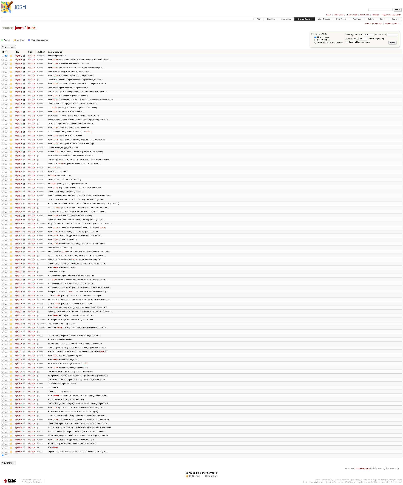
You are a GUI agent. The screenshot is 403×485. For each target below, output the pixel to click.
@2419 (18, 343)
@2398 (18, 427)
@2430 (18, 299)
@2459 (18, 183)
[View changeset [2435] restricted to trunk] (24, 279)
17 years (31, 56)
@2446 (18, 235)
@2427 (18, 311)
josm (19, 28)
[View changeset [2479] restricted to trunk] (24, 103)
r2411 (86, 363)
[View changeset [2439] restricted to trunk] (24, 263)
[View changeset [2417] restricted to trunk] (24, 351)
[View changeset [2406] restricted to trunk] (24, 395)
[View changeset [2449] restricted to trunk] (24, 223)
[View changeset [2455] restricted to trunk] (24, 199)
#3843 (55, 447)
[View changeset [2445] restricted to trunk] (24, 239)
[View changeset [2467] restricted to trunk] (24, 151)
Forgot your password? (391, 15)
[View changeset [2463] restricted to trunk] (24, 167)
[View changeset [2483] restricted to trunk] (24, 88)
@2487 (18, 71)
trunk (31, 28)
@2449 (18, 223)
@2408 (18, 387)
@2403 (18, 407)
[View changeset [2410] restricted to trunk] (24, 379)
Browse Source (305, 19)
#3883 (55, 316)
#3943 (55, 128)
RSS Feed (194, 476)
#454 (54, 408)
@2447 (18, 231)
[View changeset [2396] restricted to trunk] (24, 435)
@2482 (18, 91)
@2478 (18, 107)
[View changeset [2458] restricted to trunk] (24, 187)
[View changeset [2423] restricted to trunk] (24, 327)
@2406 (18, 395)
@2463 (18, 167)
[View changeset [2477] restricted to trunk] (24, 111)
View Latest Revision (373, 24)
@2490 (18, 59)
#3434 (55, 216)
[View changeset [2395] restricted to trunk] (24, 439)
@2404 (18, 403)
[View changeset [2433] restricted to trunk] (24, 287)
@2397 (18, 431)
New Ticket (341, 19)
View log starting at (354, 34)
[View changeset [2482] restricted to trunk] (24, 91)
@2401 (18, 415)
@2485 (18, 79)
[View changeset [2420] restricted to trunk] (24, 339)
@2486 (18, 75)
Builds (371, 19)
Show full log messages (359, 42)
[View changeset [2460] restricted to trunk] (24, 179)
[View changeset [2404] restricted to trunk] (24, 403)
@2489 (18, 63)
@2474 (18, 123)
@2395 (18, 439)
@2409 (18, 383)
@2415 (18, 359)
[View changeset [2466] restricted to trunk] (24, 155)
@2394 (18, 443)
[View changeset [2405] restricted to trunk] (24, 399)
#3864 (55, 368)
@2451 (18, 215)
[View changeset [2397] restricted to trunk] (24, 431)
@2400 (18, 419)
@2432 (18, 291)
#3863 (56, 395)
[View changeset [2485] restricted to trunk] (24, 79)
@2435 (18, 279)
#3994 (55, 60)
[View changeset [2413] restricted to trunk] (24, 367)
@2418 (18, 347)
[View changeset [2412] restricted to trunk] (24, 371)
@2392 (18, 451)
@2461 (18, 175)
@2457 (18, 191)
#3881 (53, 184)
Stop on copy (323, 37)
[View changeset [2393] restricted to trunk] (24, 447)
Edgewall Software (33, 482)
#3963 (55, 136)
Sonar (383, 19)
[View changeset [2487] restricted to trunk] (24, 71)
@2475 (18, 119)
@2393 (18, 447)
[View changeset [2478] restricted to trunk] (24, 107)
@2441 (18, 255)
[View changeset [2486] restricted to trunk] (24, 75)
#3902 (55, 240)
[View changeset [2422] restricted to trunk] (24, 331)
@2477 (18, 111)
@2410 (18, 379)
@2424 (18, 323)
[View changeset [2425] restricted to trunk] (24, 319)
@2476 (18, 115)
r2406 (101, 351)
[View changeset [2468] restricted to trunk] (24, 147)
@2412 (18, 371)
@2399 (18, 423)
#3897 (55, 232)
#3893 (55, 307)
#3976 (55, 144)
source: (8, 28)
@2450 (18, 219)
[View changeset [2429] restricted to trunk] (24, 303)
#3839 (55, 235)
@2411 (18, 375)
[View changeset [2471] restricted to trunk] (24, 135)
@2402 (18, 411)
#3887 (54, 108)
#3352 (55, 228)
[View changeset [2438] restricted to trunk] (24, 267)
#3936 (55, 188)
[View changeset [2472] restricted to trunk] (24, 131)
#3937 (55, 100)
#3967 (55, 96)
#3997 (55, 68)
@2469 (18, 143)
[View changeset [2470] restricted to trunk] (24, 139)
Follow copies (323, 40)
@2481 (18, 95)
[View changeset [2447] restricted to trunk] (24, 231)
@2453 (18, 207)
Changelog (286, 19)
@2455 (18, 199)
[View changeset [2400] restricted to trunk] (24, 419)
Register (375, 15)
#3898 (55, 267)
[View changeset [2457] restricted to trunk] (24, 191)
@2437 (18, 271)
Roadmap (357, 19)
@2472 (18, 131)
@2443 (18, 247)
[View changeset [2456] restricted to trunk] (24, 195)
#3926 (55, 76)
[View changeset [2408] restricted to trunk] (24, 387)
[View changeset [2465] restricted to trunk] (24, 159)
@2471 (18, 135)
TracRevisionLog (362, 468)
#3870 (55, 359)
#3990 (55, 64)
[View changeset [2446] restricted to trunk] (24, 235)
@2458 (18, 187)
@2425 (18, 319)
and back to (380, 34)
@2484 (18, 83)
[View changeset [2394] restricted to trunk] (24, 443)
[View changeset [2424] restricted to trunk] (24, 323)
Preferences (339, 15)
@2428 (18, 307)
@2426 (18, 315)
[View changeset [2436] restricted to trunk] (24, 275)
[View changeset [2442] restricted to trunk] (24, 251)
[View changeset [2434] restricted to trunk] (24, 283)
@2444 (18, 243)
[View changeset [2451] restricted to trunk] (24, 215)
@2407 (18, 391)
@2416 (18, 355)
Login (328, 15)
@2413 (18, 367)
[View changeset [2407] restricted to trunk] (24, 391)
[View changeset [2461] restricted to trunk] (24, 175)
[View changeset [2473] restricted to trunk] (24, 127)
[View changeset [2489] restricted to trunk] (24, 63)
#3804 (57, 295)
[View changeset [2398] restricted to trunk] (24, 427)
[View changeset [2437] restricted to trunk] (24, 271)
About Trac (364, 15)
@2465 (18, 159)
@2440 (18, 259)
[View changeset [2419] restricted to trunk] (24, 343)
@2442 (18, 251)
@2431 (18, 295)
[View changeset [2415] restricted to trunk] (24, 359)
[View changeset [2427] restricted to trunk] (24, 311)
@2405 (18, 399)
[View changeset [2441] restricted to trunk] (24, 255)
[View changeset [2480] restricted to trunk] (24, 99)
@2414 (18, 363)
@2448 (18, 227)
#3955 (60, 164)
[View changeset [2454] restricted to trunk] (24, 203)
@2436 (18, 275)
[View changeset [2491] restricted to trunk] (24, 56)
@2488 (18, 67)
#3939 (53, 176)
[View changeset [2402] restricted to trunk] (24, 411)
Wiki (259, 19)
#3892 (54, 280)
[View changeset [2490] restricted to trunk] (24, 59)
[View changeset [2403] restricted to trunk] (24, 407)
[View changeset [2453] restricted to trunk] (24, 207)
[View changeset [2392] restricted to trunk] (24, 451)
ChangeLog (211, 476)
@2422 (18, 331)
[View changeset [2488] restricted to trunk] (24, 67)
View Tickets (324, 19)
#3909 (64, 252)
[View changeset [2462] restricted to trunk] (24, 171)
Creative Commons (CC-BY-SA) (339, 482)
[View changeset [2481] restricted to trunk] (24, 95)
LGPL (392, 482)
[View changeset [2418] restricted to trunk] (24, 347)
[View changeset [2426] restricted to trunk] (24, 315)
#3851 (55, 356)
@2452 (18, 211)
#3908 (55, 243)
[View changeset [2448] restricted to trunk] (24, 227)
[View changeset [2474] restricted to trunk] (24, 123)
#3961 (57, 152)
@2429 (18, 303)
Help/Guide (352, 15)
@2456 (18, 195)
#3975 (55, 140)
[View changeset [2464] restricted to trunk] (24, 163)
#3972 (88, 132)
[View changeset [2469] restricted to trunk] (24, 143)
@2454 (18, 203)
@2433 (18, 287)
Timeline (271, 19)
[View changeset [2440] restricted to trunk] (24, 259)
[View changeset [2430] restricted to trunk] (24, 299)
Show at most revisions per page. (365, 38)
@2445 (18, 239)
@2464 (18, 163)
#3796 (59, 327)
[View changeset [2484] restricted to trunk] (24, 83)
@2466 (18, 155)
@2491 (18, 56)
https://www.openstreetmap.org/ (387, 480)
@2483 (18, 88)
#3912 (102, 228)
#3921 (55, 112)
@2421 (18, 335)
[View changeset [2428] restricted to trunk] (24, 307)
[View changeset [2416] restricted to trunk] (24, 355)
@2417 (18, 351)
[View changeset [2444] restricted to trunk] (24, 243)
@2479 (18, 103)
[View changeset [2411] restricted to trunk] (24, 375)
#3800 (55, 420)
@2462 (18, 171)
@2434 (18, 283)
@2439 (18, 263)
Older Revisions (391, 24)
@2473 (18, 127)
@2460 (18, 179)
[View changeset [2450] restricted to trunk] (24, 219)
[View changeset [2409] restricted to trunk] (24, 383)
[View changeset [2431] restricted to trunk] (24, 295)
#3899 (57, 208)
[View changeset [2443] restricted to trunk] (24, 247)
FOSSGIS (337, 480)
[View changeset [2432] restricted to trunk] (24, 291)
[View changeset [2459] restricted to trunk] (24, 183)
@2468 (18, 147)
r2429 (70, 292)
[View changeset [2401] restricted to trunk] (24, 415)
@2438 (18, 267)
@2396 (18, 435)
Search (395, 19)
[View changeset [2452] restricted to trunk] (24, 211)
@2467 (18, 151)
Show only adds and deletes (329, 42)
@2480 (18, 99)
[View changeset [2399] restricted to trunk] (24, 423)
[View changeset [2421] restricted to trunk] (24, 335)
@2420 (18, 339)
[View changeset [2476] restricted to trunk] (24, 115)
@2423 (18, 327)
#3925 (55, 84)
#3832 (57, 304)
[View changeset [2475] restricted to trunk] (24, 119)
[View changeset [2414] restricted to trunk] (24, 363)
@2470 (18, 139)
